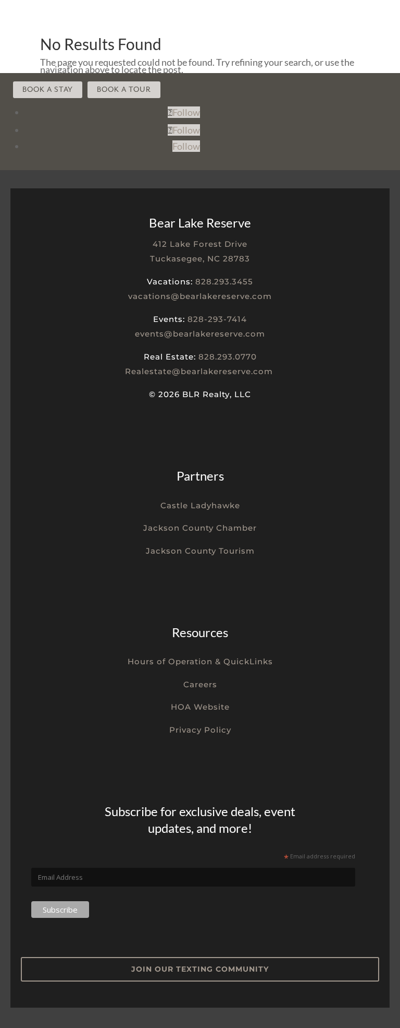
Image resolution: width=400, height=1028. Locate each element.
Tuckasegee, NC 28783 (200, 259)
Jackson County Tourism (200, 551)
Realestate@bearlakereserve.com (199, 371)
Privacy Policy (200, 730)
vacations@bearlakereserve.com (200, 296)
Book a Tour (124, 89)
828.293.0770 (227, 357)
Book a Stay (47, 89)
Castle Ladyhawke (200, 505)
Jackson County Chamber (200, 528)
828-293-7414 (217, 319)
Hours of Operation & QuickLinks (200, 661)
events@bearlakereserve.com (200, 334)
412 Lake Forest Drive (200, 244)
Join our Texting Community (200, 969)
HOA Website (200, 707)
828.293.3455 (224, 281)
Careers (200, 684)
